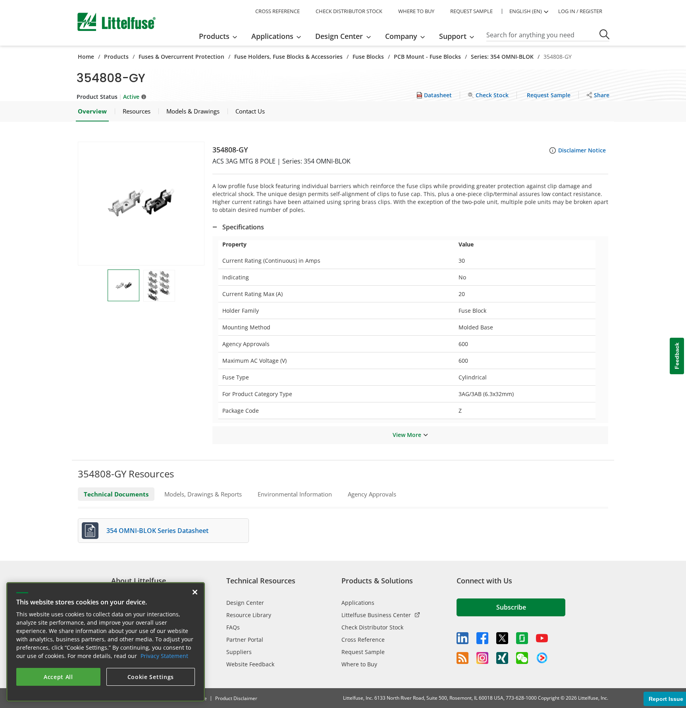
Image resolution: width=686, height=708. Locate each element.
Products (116, 56)
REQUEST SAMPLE (471, 11)
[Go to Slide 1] (123, 285)
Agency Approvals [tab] (372, 494)
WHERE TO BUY (416, 11)
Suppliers (239, 652)
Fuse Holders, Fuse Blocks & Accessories (288, 56)
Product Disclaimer (236, 698)
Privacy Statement (164, 656)
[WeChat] (522, 658)
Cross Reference (363, 639)
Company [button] (401, 36)
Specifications (243, 227)
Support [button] (452, 36)
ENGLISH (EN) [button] (525, 11)
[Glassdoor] (522, 638)
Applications (357, 602)
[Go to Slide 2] (159, 286)
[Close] (195, 592)
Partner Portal (244, 639)
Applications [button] (272, 36)
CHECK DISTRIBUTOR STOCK (349, 11)
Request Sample (363, 652)
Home (86, 56)
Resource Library (248, 615)
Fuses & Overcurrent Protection (181, 56)
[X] (502, 638)
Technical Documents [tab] (116, 494)
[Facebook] (482, 638)
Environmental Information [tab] (295, 494)
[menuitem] (220, 36)
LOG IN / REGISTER (580, 11)
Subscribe (511, 607)
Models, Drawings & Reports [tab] (203, 494)
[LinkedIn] (462, 638)
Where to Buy (359, 664)
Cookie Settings (150, 677)
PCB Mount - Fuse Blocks (427, 56)
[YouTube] (542, 638)
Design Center (245, 602)
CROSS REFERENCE (277, 11)
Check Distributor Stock (372, 627)
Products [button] (214, 36)
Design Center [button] (339, 36)
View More (407, 435)
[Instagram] (482, 658)
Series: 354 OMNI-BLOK (502, 56)
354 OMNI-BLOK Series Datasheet (157, 530)
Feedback (677, 356)
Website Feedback (250, 664)
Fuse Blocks (368, 56)
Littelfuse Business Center (376, 615)
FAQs (233, 627)
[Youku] (542, 658)
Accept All (58, 677)
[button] (141, 203)
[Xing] (502, 658)
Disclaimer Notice (582, 150)
